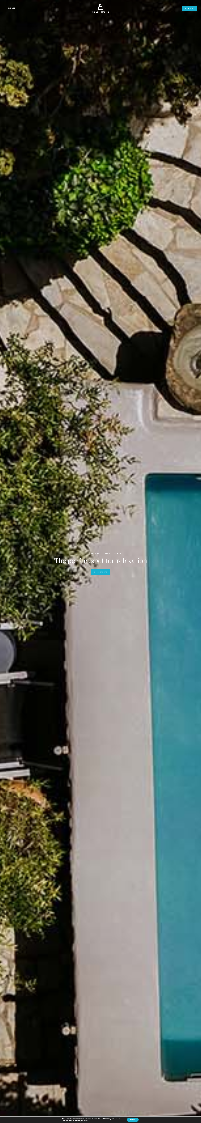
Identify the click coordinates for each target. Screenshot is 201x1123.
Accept (132, 1120)
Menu (11, 8)
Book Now (189, 8)
